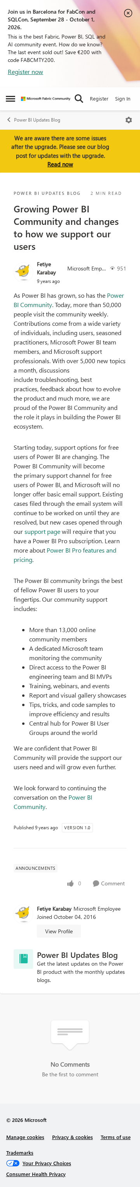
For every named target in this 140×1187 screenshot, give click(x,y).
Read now (60, 164)
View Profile (59, 931)
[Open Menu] (128, 120)
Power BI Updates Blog (37, 120)
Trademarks (19, 1152)
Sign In (122, 98)
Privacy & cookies (72, 1137)
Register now (25, 71)
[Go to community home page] (45, 99)
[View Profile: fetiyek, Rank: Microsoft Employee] (23, 272)
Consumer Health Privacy (36, 1174)
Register (99, 98)
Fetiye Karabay (46, 268)
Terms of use (116, 1137)
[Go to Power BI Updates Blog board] (23, 959)
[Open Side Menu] (10, 98)
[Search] (79, 98)
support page (42, 531)
